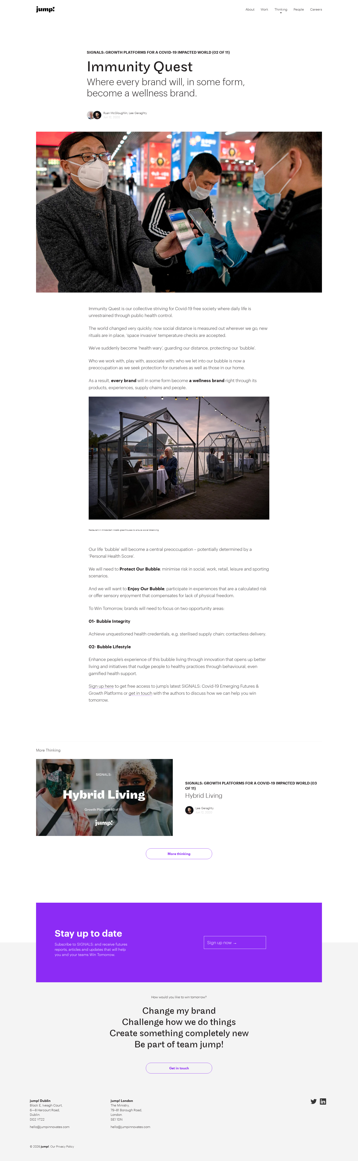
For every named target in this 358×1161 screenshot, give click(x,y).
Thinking (281, 9)
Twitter (314, 1101)
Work (264, 9)
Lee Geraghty (138, 113)
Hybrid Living (203, 795)
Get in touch (179, 1068)
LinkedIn (323, 1101)
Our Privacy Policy (62, 1146)
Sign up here (101, 686)
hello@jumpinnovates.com (49, 1127)
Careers (316, 9)
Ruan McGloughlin (115, 113)
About (250, 9)
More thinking (179, 854)
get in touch (140, 693)
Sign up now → (222, 942)
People (299, 9)
